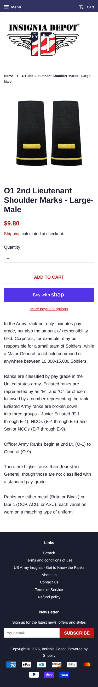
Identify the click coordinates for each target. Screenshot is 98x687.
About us (49, 575)
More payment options (49, 309)
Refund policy (49, 597)
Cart (90, 7)
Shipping (12, 233)
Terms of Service (49, 590)
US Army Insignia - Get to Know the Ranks (49, 567)
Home (8, 76)
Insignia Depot (54, 649)
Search (49, 553)
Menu (15, 7)
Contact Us (49, 582)
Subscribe (77, 633)
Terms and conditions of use (49, 560)
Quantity (12, 247)
